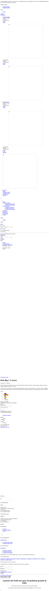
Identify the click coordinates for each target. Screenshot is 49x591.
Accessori (5, 210)
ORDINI (8, 558)
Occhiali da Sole (6, 206)
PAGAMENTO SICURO (15, 558)
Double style (5, 211)
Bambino (4, 152)
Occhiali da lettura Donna (10, 203)
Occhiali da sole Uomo (9, 208)
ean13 (1, 424)
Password (2, 568)
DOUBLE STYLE (6, 192)
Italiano (8, 6)
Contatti (4, 214)
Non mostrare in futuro (6, 577)
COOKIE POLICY (8, 559)
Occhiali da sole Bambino (10, 209)
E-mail (1, 566)
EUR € (4, 11)
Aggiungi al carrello (4, 407)
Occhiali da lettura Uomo (10, 205)
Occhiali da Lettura (6, 202)
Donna (4, 21)
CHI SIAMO (3, 558)
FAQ (40, 558)
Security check (3, 570)
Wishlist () (2, 13)
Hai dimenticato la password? (6, 572)
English (8, 7)
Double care (5, 212)
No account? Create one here (5, 575)
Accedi (1, 224)
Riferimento (2, 401)
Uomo (4, 22)
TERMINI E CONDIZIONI (32, 558)
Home (4, 201)
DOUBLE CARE (6, 193)
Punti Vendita (5, 213)
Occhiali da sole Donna (9, 207)
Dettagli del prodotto (7, 415)
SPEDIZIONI (24, 558)
